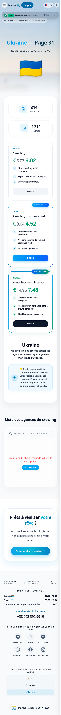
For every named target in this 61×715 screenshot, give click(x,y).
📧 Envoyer (30, 692)
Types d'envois (24, 20)
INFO (45, 15)
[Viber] (30, 636)
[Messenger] (43, 636)
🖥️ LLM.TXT (53, 583)
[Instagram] (43, 649)
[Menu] (4, 5)
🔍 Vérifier (30, 685)
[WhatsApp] (17, 649)
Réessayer (32, 467)
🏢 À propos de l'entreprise (10, 583)
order (30, 191)
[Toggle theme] (50, 5)
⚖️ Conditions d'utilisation (33, 583)
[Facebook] (30, 649)
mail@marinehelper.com (30, 611)
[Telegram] (17, 636)
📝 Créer (30, 678)
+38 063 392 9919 (30, 616)
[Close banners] (55, 15)
